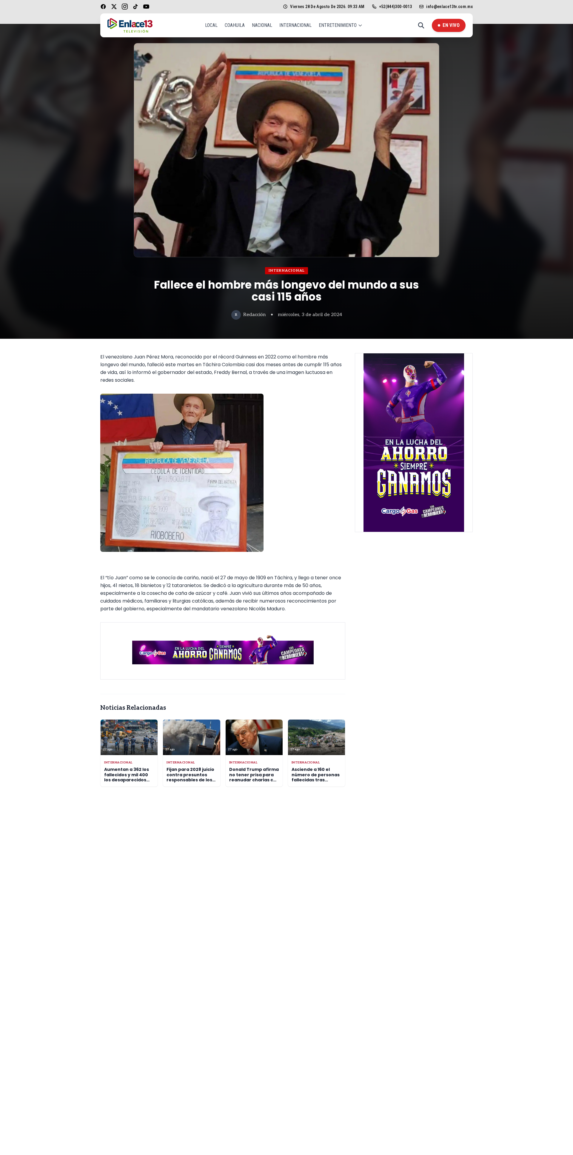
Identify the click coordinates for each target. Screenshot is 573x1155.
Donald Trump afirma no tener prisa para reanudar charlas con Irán (254, 777)
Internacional (295, 25)
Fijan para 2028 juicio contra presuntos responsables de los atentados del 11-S (190, 777)
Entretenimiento (338, 25)
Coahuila (235, 25)
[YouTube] (146, 7)
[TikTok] (135, 7)
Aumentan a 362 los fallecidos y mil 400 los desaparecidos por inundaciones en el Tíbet (127, 779)
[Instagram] (125, 7)
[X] (114, 7)
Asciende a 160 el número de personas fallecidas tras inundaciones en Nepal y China (316, 779)
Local (211, 25)
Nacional (262, 25)
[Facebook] (103, 7)
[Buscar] (421, 25)
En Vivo (451, 25)
